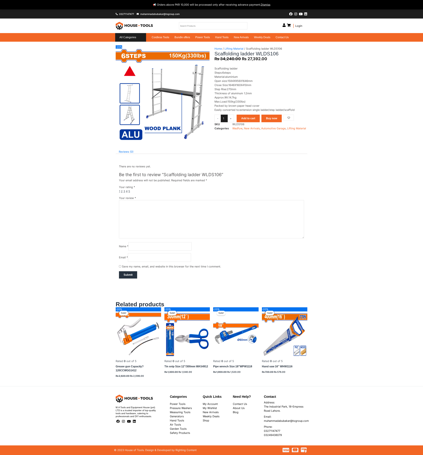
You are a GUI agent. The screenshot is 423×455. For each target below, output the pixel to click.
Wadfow (237, 128)
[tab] (126, 152)
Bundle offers (182, 37)
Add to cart (248, 118)
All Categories (127, 37)
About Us (239, 408)
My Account (210, 404)
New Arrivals (241, 37)
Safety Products (180, 432)
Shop (206, 420)
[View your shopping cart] (289, 25)
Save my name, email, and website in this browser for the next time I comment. (171, 266)
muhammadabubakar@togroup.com (286, 420)
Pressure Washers (181, 408)
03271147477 (272, 431)
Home (218, 48)
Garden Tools (178, 428)
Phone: (268, 426)
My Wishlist (210, 408)
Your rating (127, 187)
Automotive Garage (273, 128)
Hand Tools (222, 37)
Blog (235, 412)
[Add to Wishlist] (288, 118)
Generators (177, 416)
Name (123, 246)
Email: (267, 416)
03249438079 (273, 435)
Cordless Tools (160, 37)
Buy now (271, 118)
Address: (269, 402)
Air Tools (175, 424)
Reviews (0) (126, 151)
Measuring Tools (180, 412)
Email (123, 257)
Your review (127, 198)
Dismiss (265, 4)
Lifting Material (234, 48)
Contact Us (282, 37)
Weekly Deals (262, 37)
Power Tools (202, 37)
